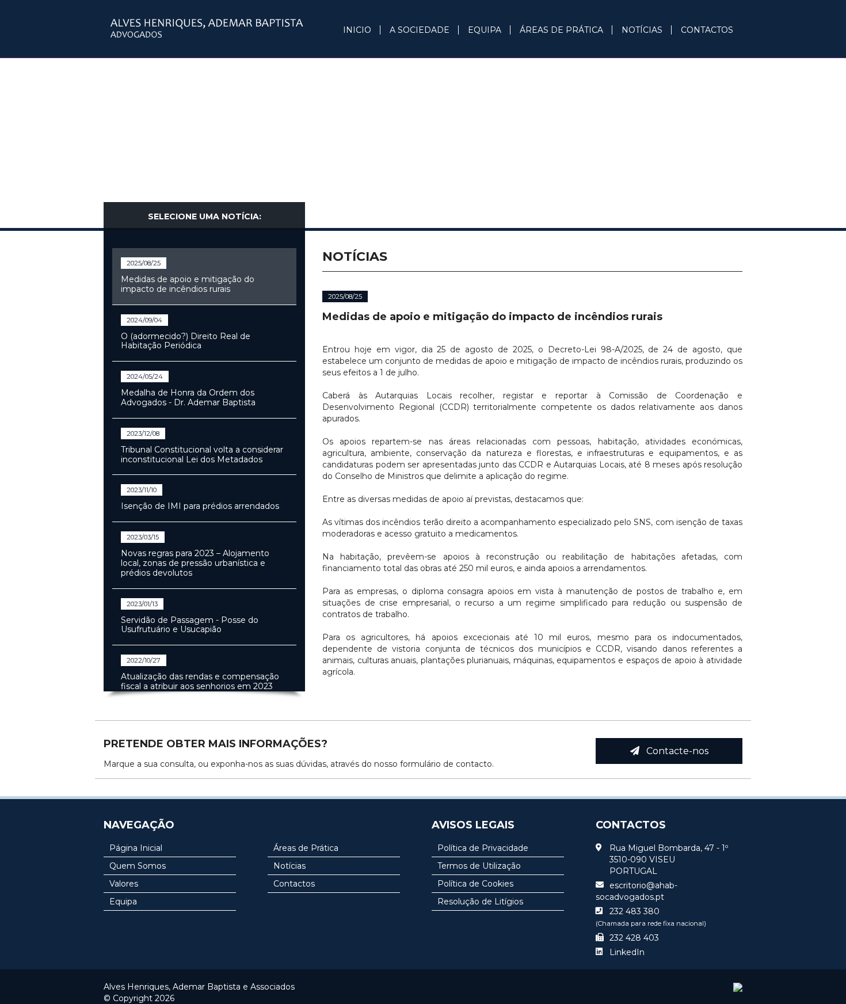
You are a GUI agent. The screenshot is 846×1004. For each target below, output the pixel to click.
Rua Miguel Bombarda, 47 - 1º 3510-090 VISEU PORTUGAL (668, 859)
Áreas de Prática (305, 848)
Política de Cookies (475, 884)
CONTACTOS (707, 30)
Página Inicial (135, 848)
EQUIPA (484, 30)
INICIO (357, 30)
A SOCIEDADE (419, 30)
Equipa (123, 901)
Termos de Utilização (479, 866)
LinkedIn (627, 952)
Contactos (294, 884)
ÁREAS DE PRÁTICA (561, 30)
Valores (123, 884)
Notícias (289, 866)
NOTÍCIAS (642, 30)
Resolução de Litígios (480, 901)
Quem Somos (137, 866)
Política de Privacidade (482, 848)
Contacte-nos (673, 751)
